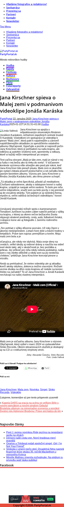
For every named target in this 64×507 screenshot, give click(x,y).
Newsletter (12, 21)
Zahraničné (12, 89)
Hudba (10, 65)
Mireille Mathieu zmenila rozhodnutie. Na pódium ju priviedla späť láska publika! (34, 458)
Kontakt (11, 17)
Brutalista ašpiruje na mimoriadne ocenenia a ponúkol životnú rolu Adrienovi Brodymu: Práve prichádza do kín (30, 409)
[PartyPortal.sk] (9, 51)
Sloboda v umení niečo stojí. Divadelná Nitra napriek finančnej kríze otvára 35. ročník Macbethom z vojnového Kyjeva (35, 452)
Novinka (34, 389)
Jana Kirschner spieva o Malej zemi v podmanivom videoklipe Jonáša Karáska (29, 121)
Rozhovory (12, 79)
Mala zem (23, 389)
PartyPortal (6, 118)
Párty (9, 82)
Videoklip (16, 392)
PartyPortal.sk (8, 54)
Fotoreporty (13, 85)
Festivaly (11, 72)
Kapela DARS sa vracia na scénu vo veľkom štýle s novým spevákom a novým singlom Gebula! (29, 404)
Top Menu (5, 26)
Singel (43, 389)
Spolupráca (13, 7)
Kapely (10, 68)
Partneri (11, 14)
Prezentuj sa (13, 11)
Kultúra (10, 75)
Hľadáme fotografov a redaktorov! (26, 4)
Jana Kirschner (8, 389)
